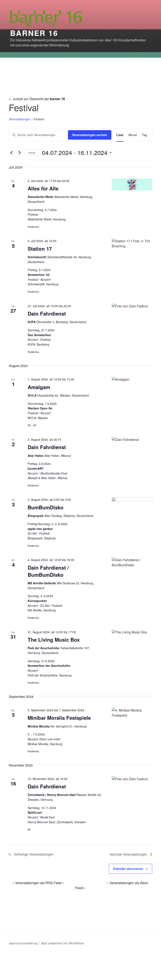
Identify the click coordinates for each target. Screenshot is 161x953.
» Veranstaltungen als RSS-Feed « (38, 882)
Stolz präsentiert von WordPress (62, 943)
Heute (32, 152)
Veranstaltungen (19, 119)
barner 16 (34, 32)
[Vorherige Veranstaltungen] (11, 152)
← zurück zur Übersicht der (37, 98)
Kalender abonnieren (128, 868)
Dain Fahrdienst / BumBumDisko (48, 571)
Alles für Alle (43, 188)
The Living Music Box (54, 639)
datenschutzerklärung (23, 943)
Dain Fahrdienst (47, 313)
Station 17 (40, 248)
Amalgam (39, 387)
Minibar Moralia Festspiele (59, 717)
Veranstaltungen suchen (89, 135)
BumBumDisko (46, 507)
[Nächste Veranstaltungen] (19, 152)
